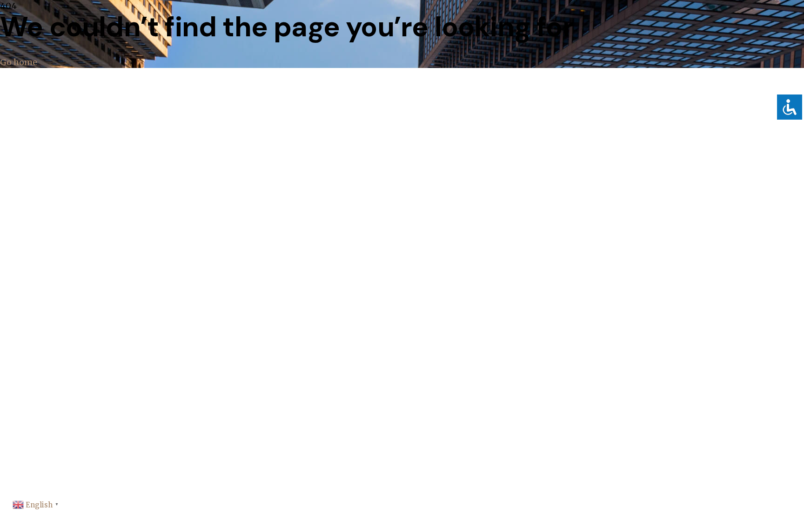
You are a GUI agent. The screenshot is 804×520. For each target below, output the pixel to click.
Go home (18, 62)
